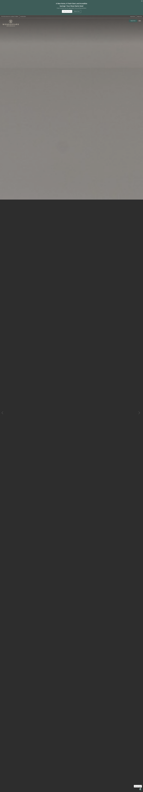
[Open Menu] (140, 20)
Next (139, 412)
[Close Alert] (142, 1)
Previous (2, 412)
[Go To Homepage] (10, 23)
